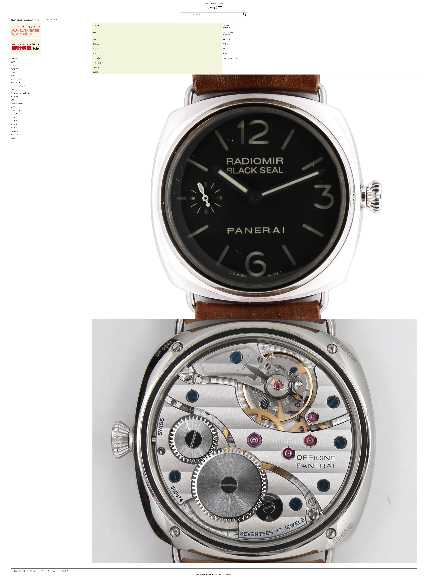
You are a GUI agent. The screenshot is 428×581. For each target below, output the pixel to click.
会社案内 (65, 571)
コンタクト (33, 571)
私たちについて (19, 571)
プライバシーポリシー (49, 571)
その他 (13, 138)
